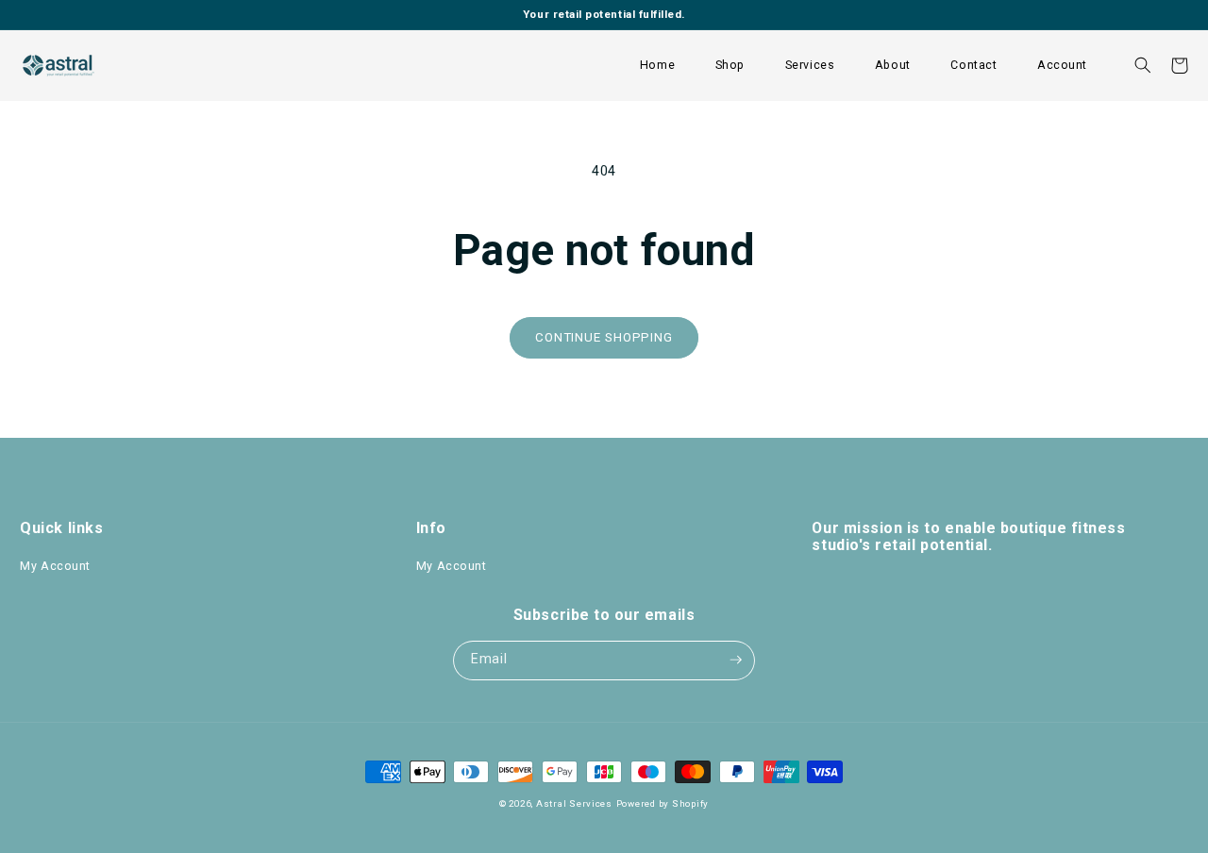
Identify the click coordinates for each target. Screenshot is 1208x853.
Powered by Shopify (662, 803)
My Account (55, 566)
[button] (729, 65)
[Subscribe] (735, 660)
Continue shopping (604, 337)
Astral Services (574, 803)
